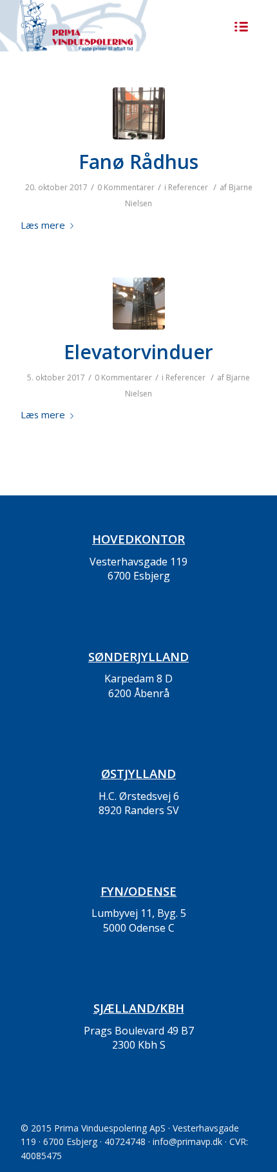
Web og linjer (193, 1156)
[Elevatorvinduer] (139, 304)
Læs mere (43, 224)
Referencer (188, 187)
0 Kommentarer (126, 187)
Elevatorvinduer (138, 352)
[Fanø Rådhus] (139, 113)
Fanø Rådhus (138, 161)
